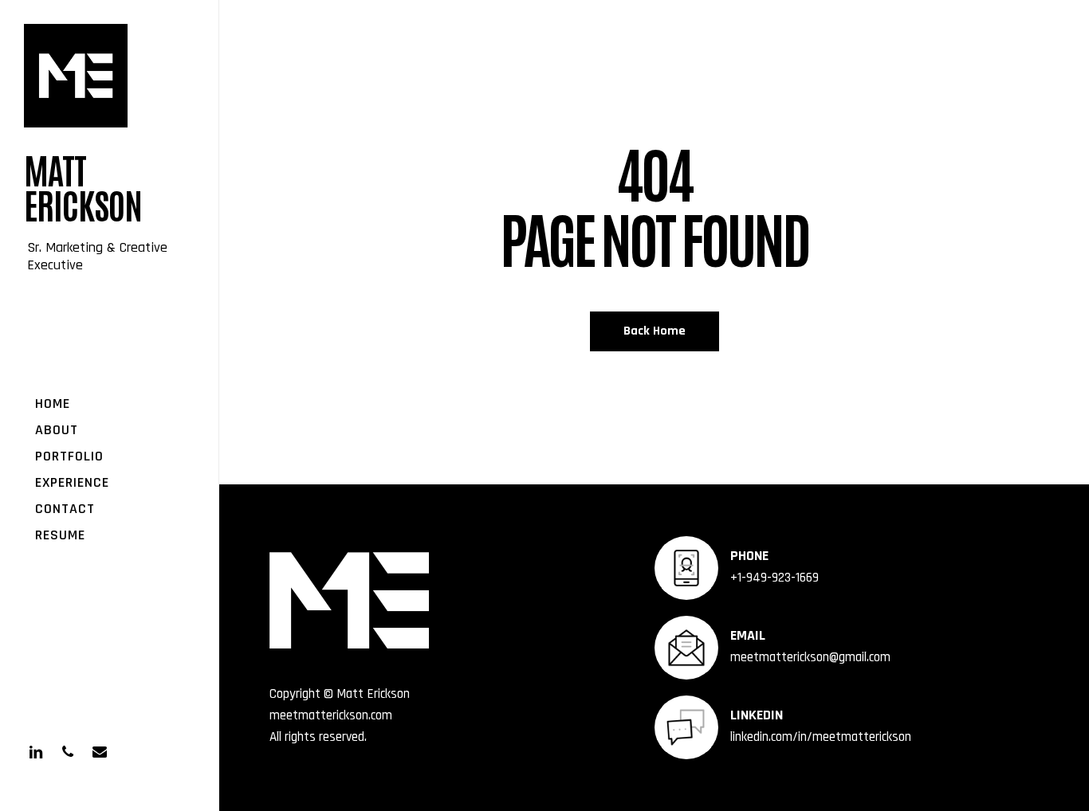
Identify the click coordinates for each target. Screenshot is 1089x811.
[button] (1051, 8)
